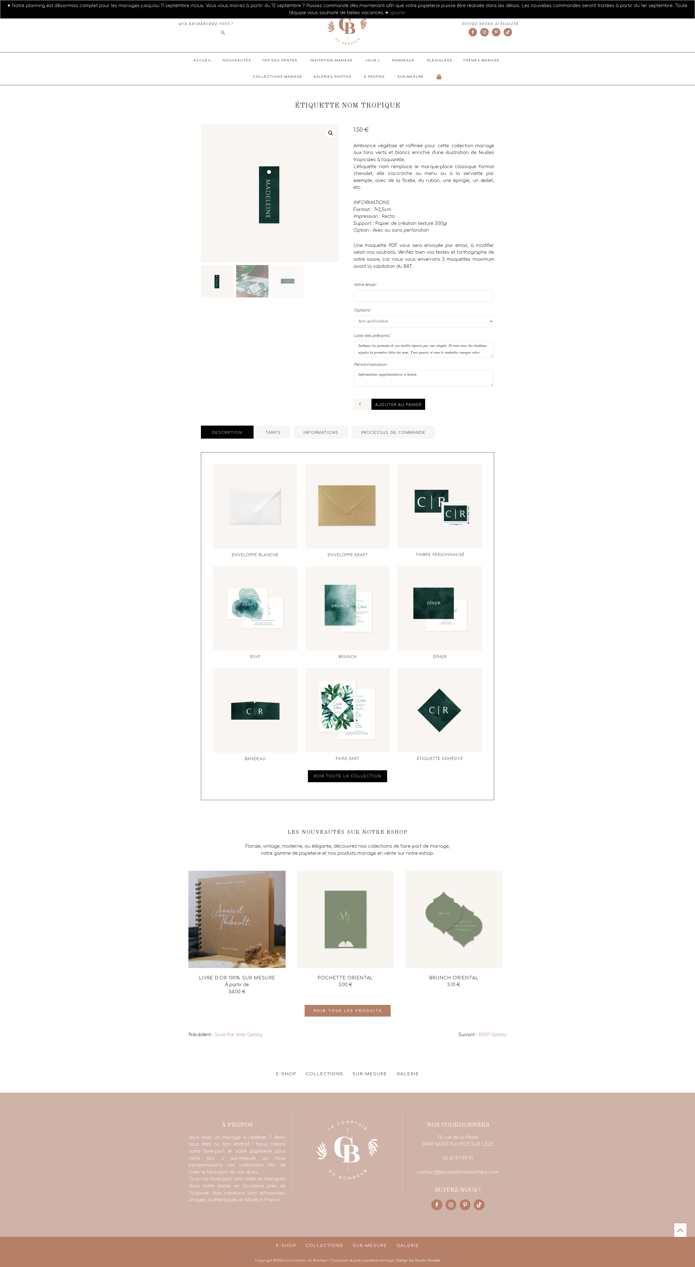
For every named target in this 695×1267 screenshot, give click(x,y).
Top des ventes (280, 60)
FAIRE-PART (347, 759)
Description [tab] (227, 433)
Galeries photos (332, 76)
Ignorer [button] (398, 12)
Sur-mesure (410, 76)
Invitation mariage (331, 60)
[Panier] (439, 77)
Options (362, 310)
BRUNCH (347, 657)
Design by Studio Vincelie (418, 1260)
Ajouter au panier (398, 405)
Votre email (365, 284)
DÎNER (440, 657)
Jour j (372, 60)
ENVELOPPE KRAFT (347, 555)
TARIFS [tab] (273, 433)
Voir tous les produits (347, 1011)
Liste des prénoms (372, 336)
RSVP (255, 657)
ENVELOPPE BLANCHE (255, 555)
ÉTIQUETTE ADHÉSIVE (440, 759)
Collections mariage (277, 76)
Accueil (203, 60)
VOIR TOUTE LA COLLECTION (347, 776)
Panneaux (403, 60)
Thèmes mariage (481, 60)
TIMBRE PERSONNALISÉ (440, 555)
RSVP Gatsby (493, 1034)
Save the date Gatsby (239, 1034)
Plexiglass (439, 60)
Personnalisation (370, 365)
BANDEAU (255, 759)
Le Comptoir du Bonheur (347, 26)
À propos (374, 76)
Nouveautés (237, 60)
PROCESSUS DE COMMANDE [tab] (393, 433)
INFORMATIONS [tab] (321, 433)
